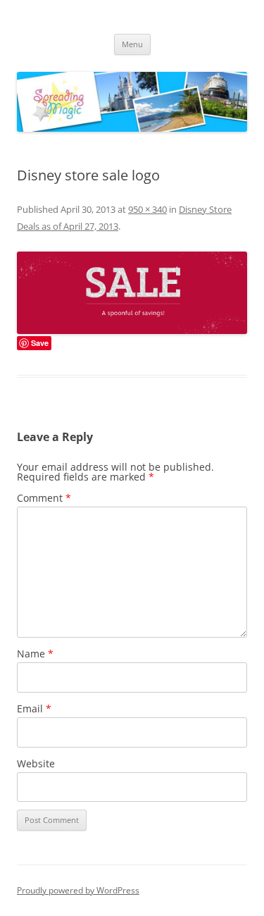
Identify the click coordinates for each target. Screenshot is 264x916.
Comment (44, 498)
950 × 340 (147, 209)
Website (36, 763)
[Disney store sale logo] (132, 293)
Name (35, 653)
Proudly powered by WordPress (78, 890)
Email (34, 708)
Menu (132, 44)
